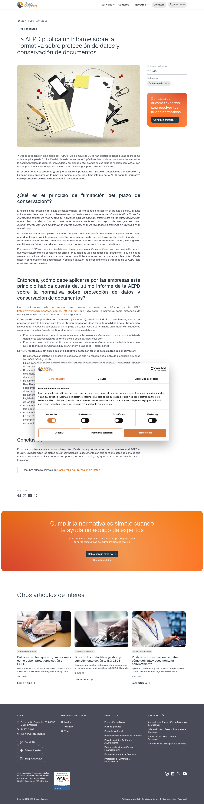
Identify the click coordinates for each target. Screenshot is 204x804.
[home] (27, 5)
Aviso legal (182, 799)
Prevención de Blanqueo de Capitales (123, 735)
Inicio (22, 21)
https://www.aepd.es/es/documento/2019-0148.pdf (48, 311)
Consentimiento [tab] (57, 379)
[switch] (85, 420)
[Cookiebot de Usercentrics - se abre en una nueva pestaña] (153, 369)
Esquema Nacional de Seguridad (120, 754)
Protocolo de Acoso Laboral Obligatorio (162, 738)
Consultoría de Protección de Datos (78, 470)
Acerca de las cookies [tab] (146, 379)
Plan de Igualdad (112, 726)
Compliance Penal (113, 731)
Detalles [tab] (102, 379)
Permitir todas (145, 433)
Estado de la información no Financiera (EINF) (118, 748)
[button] (108, 5)
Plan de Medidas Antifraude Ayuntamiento (118, 741)
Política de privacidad (131, 799)
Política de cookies (168, 799)
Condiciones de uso (150, 799)
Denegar (59, 433)
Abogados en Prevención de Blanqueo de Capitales (167, 723)
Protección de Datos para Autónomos (167, 743)
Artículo (41, 21)
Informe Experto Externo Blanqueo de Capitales (167, 730)
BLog (31, 21)
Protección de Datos (114, 722)
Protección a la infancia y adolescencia (117, 760)
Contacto (159, 4)
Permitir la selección (102, 433)
